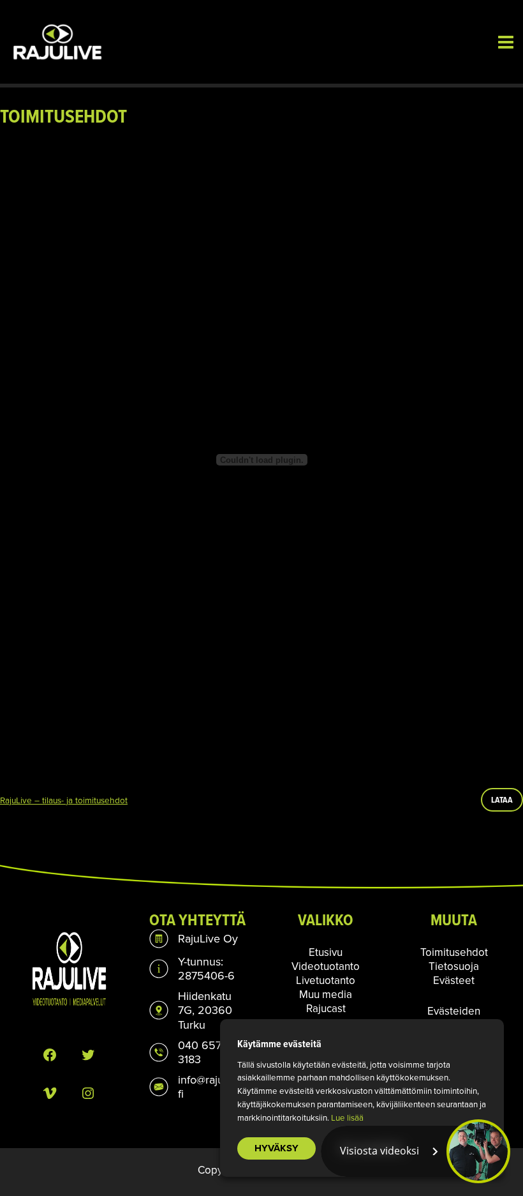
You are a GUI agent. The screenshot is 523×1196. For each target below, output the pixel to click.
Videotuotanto (325, 966)
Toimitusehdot (454, 952)
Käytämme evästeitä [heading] (279, 1043)
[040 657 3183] (197, 1052)
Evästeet (454, 980)
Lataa (502, 799)
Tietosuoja (454, 966)
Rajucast (326, 1008)
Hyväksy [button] (276, 1148)
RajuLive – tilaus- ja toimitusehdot (64, 800)
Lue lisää (347, 1117)
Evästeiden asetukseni (453, 1018)
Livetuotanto (325, 980)
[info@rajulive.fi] (197, 1087)
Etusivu (326, 952)
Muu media (325, 994)
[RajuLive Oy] (193, 938)
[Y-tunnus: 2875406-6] (197, 969)
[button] (415, 1151)
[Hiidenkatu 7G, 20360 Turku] (197, 1010)
